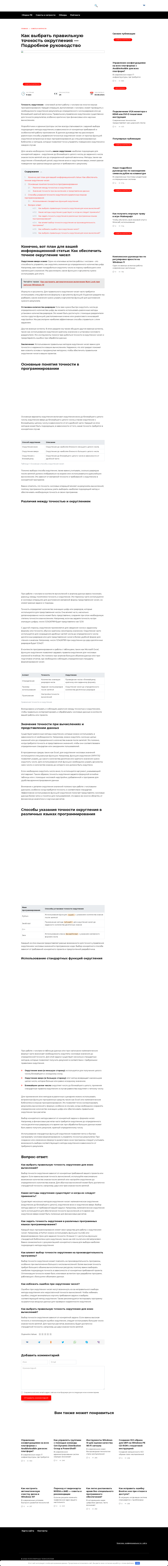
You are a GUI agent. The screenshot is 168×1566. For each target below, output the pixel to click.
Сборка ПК (27, 15)
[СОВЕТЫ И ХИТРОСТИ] (130, 58)
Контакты (42, 1531)
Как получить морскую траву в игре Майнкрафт (129, 215)
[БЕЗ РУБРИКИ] (130, 107)
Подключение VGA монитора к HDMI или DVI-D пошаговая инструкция (130, 114)
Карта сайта (28, 1531)
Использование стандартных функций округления (55, 201)
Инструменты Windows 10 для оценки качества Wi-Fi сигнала (99, 1443)
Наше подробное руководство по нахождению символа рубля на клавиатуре (129, 171)
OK (137, 1563)
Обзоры (63, 15)
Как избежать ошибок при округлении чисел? (58, 229)
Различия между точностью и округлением (52, 188)
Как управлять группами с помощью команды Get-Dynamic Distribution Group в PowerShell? (67, 1444)
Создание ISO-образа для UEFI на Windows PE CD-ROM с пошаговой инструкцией (132, 1444)
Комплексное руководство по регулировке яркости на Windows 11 (129, 259)
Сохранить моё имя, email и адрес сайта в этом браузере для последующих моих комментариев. (61, 1392)
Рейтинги (75, 15)
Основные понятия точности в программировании (53, 184)
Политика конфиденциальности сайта (132, 1543)
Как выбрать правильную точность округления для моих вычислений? (69, 208)
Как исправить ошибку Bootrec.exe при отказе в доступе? (133, 1491)
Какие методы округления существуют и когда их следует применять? (69, 212)
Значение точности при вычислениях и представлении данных (61, 191)
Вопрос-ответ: (34, 205)
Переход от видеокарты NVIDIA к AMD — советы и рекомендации (68, 1491)
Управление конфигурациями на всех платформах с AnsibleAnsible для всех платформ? (129, 67)
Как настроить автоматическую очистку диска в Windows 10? (30, 1492)
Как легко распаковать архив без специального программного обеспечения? (99, 1492)
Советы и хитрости (45, 15)
